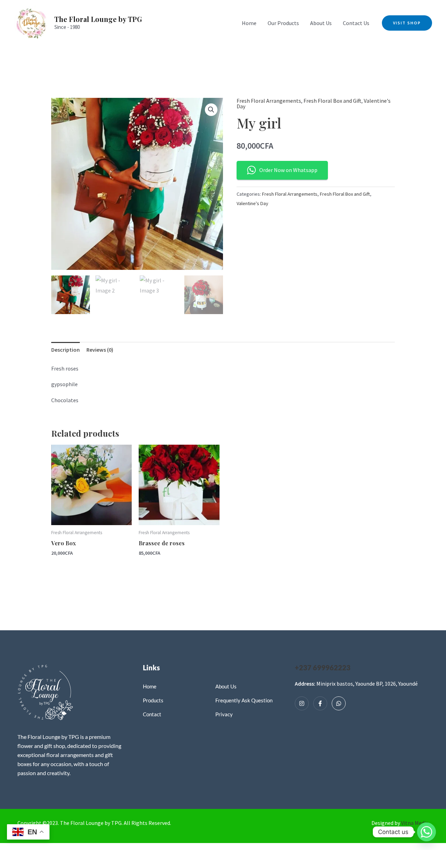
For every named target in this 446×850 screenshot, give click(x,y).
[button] (407, 23)
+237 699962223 (323, 667)
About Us (321, 23)
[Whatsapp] (339, 703)
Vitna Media (415, 822)
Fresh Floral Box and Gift (332, 100)
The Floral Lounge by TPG (98, 19)
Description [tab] (65, 349)
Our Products (283, 23)
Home (249, 23)
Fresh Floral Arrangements (269, 100)
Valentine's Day (252, 203)
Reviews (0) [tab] (99, 349)
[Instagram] (302, 703)
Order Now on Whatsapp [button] (288, 169)
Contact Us (356, 23)
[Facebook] (320, 703)
